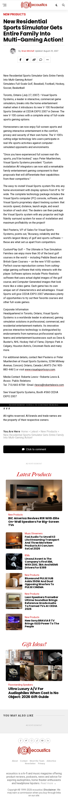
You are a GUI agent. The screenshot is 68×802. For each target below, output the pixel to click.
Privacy (41, 763)
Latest (34, 431)
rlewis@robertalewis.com (49, 384)
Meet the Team (37, 761)
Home (24, 431)
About (15, 761)
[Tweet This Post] (27, 60)
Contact (23, 761)
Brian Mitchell (28, 51)
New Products (49, 431)
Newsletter (30, 763)
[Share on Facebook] (20, 60)
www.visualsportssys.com (40, 369)
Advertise (51, 761)
